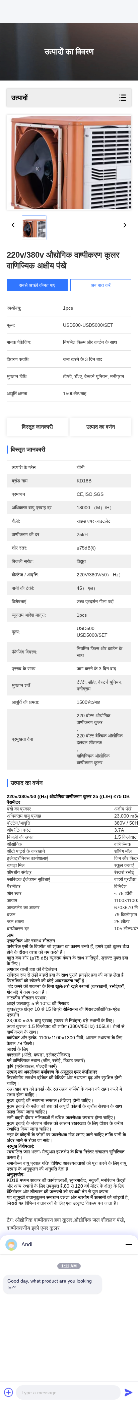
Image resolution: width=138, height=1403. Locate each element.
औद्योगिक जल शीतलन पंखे (99, 1220)
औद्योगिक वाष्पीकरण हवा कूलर (43, 1220)
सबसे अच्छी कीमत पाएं (37, 285)
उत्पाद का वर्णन (100, 427)
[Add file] (8, 1392)
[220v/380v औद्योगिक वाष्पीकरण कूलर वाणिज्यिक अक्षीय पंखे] (69, 162)
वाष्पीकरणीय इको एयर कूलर (33, 1228)
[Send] (128, 1392)
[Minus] (129, 1245)
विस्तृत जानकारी (37, 427)
